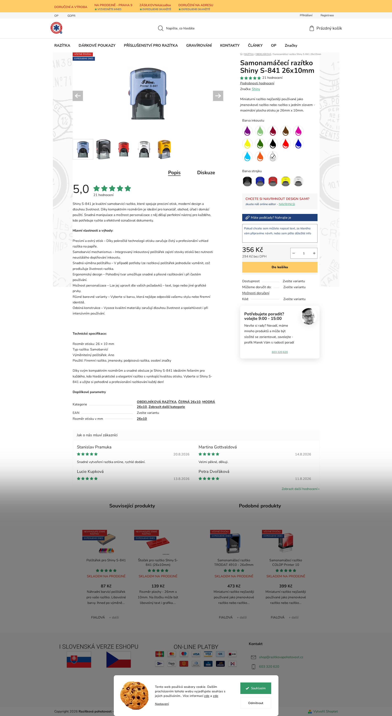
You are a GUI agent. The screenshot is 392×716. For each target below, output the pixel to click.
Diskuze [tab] (206, 172)
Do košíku (280, 267)
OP (56, 16)
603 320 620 (280, 352)
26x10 (142, 419)
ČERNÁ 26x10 (189, 402)
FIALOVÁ (98, 617)
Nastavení (162, 704)
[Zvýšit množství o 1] (314, 253)
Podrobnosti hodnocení (257, 83)
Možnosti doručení (255, 293)
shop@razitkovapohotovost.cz (281, 657)
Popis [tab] (174, 172)
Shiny (256, 89)
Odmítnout (255, 703)
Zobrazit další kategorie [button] (167, 407)
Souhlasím (258, 688)
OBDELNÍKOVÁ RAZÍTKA (157, 402)
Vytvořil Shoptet (325, 711)
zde (206, 696)
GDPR (71, 16)
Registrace (327, 15)
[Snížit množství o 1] (294, 253)
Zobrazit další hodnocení (300, 489)
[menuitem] (62, 45)
